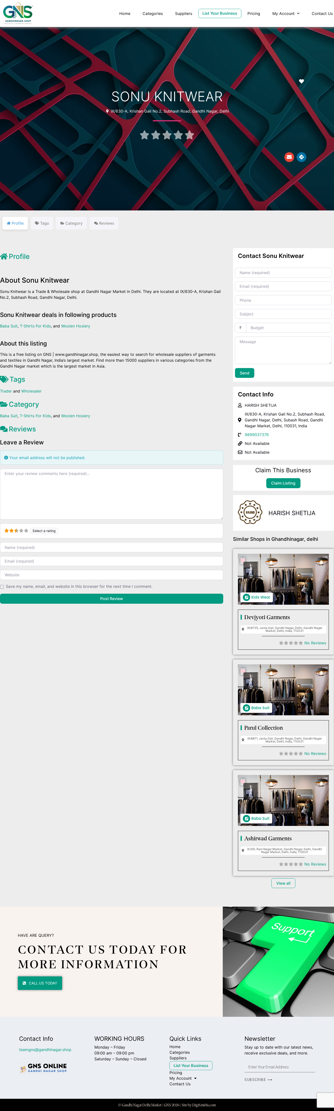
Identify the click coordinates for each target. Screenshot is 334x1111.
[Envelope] (289, 157)
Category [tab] (74, 223)
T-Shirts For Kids (35, 326)
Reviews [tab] (106, 223)
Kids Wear (260, 597)
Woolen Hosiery (75, 326)
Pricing (253, 13)
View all (283, 883)
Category (24, 404)
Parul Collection (263, 727)
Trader (6, 391)
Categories (153, 13)
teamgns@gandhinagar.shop (45, 1049)
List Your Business (219, 13)
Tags (17, 379)
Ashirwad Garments (268, 838)
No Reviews (315, 642)
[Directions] (301, 157)
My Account (283, 13)
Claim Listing (283, 483)
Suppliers (183, 13)
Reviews (22, 429)
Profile (19, 256)
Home (124, 13)
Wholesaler (31, 391)
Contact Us (322, 13)
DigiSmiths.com (204, 1105)
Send (244, 372)
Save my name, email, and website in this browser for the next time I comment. (79, 586)
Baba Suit (9, 326)
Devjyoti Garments (267, 617)
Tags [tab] (44, 223)
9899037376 (257, 434)
